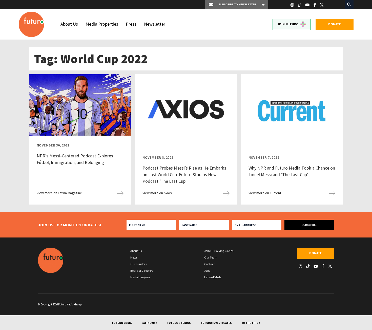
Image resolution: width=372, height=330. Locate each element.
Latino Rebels (212, 277)
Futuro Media (122, 323)
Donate (334, 24)
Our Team (210, 257)
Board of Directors (141, 270)
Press (131, 24)
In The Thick (251, 323)
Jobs (207, 270)
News (133, 257)
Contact (209, 264)
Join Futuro (288, 24)
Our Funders (138, 264)
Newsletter (154, 24)
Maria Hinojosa (140, 277)
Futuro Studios (179, 323)
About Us (69, 24)
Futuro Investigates (216, 323)
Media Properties (102, 24)
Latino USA (149, 323)
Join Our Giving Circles (218, 251)
